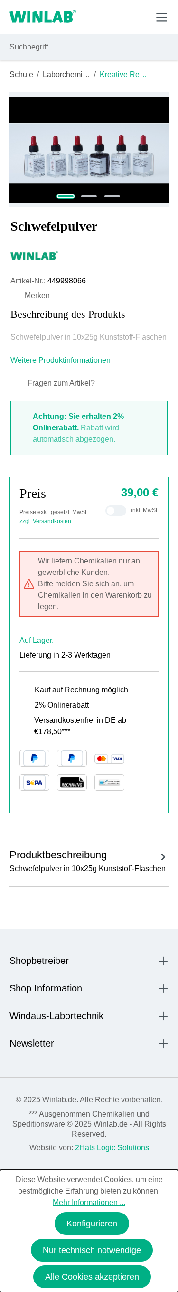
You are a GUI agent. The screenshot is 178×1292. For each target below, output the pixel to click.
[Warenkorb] (139, 17)
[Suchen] (159, 47)
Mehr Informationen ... (89, 1202)
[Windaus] (89, 255)
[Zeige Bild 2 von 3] (89, 196)
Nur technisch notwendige (92, 1250)
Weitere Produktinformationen (61, 360)
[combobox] (80, 47)
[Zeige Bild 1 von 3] (66, 196)
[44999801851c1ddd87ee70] (89, 149)
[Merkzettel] (118, 17)
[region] (89, 149)
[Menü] (162, 17)
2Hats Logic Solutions (112, 1148)
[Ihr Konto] (96, 17)
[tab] (89, 859)
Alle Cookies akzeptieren (92, 1277)
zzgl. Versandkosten (45, 521)
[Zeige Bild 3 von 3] (112, 196)
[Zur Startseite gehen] (42, 17)
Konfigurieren (91, 1223)
